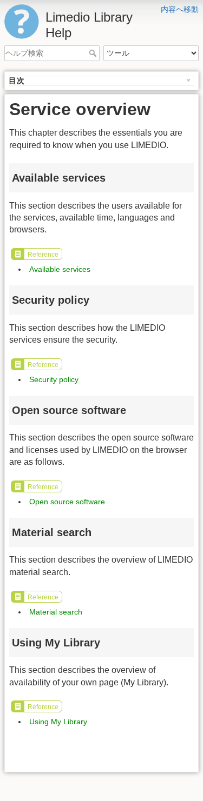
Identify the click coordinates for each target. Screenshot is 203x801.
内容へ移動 (180, 9)
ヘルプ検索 (94, 53)
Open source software (67, 501)
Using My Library (58, 721)
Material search (55, 612)
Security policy (53, 379)
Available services (59, 269)
